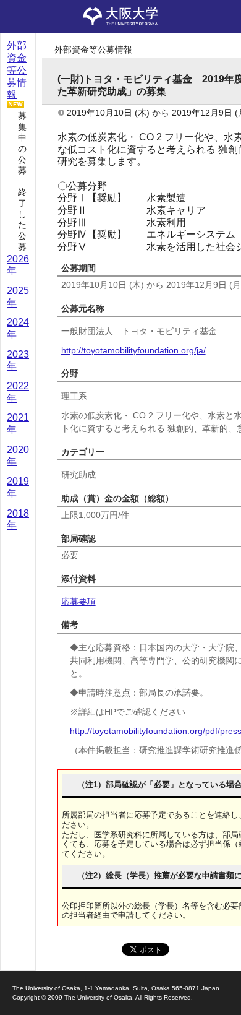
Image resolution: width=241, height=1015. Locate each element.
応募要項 (78, 602)
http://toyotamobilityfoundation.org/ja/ (133, 350)
